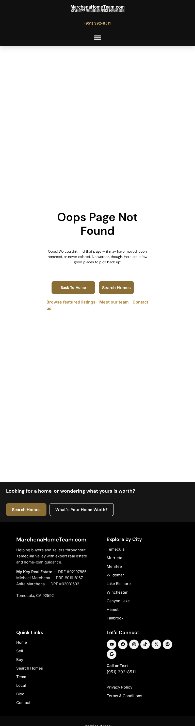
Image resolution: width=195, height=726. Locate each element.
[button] (97, 37)
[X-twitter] (156, 644)
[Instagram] (134, 644)
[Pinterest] (167, 644)
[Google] (112, 654)
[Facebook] (123, 644)
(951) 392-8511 (121, 671)
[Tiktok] (145, 644)
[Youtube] (112, 644)
